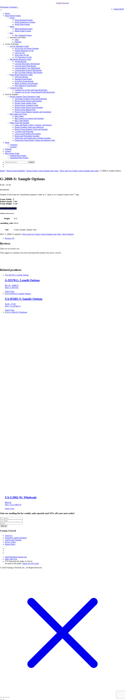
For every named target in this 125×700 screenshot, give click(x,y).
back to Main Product (8, 208)
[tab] (65, 238)
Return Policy (10, 544)
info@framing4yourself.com (16, 557)
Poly (11, 33)
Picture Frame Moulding (15, 171)
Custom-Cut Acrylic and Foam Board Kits (31, 90)
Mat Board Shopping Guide (20, 59)
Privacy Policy (10, 542)
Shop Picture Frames (13, 16)
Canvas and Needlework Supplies (28, 134)
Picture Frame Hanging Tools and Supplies (31, 129)
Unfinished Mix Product (19, 158)
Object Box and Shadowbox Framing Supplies (33, 138)
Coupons (13, 147)
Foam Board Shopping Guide (21, 75)
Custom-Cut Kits (16, 88)
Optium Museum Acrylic (24, 51)
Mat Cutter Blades (22, 121)
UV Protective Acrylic (23, 57)
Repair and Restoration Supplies (27, 136)
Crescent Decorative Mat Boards (27, 64)
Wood (12, 18)
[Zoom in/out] (8, 697)
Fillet (17, 40)
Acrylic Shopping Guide (19, 46)
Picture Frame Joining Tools (25, 103)
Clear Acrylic (20, 53)
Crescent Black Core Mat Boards (27, 68)
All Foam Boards (21, 77)
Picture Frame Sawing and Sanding (28, 101)
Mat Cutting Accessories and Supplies (29, 118)
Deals (7, 142)
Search (31, 162)
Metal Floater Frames (23, 31)
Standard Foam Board (23, 79)
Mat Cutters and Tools (18, 114)
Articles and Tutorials (13, 540)
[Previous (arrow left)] (1, 699)
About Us (8, 536)
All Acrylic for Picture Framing (27, 48)
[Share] (3, 697)
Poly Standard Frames (23, 35)
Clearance (13, 145)
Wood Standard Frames (24, 20)
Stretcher (18, 42)
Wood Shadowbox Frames (25, 22)
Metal (12, 27)
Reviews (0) (9, 238)
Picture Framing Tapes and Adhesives (29, 127)
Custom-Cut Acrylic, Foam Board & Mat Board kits (35, 92)
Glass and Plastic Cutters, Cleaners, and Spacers (33, 125)
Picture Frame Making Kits (25, 110)
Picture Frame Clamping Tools (26, 105)
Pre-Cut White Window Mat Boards (28, 72)
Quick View (9, 291)
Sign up (3, 526)
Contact (8, 151)
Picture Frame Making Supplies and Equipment (33, 112)
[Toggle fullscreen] (6, 697)
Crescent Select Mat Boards (25, 66)
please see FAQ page (31, 563)
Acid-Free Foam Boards (24, 81)
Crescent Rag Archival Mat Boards (28, 70)
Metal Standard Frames (23, 29)
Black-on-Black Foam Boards (26, 83)
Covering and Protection (24, 131)
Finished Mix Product (18, 156)
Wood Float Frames (22, 24)
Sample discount (62, 3)
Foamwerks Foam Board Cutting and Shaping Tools (35, 140)
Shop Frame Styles (12, 153)
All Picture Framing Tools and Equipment (31, 99)
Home (7, 13)
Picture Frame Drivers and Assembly (29, 107)
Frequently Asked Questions (16, 538)
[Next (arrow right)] (3, 699)
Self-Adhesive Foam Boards (25, 86)
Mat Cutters (19, 116)
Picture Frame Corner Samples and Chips (42, 171)
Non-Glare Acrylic (22, 55)
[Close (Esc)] (1, 697)
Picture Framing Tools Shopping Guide (25, 97)
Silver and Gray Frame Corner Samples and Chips (79, 171)
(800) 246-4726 (11, 559)
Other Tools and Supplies (19, 123)
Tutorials (8, 149)
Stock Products (68, 234)
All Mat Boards (21, 62)
